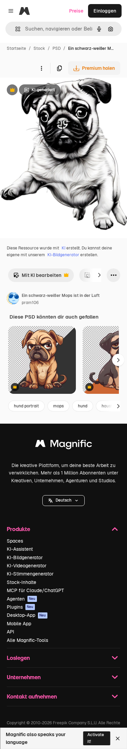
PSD (56, 48)
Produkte (18, 528)
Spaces (15, 541)
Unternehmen (24, 677)
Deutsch (63, 500)
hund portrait (26, 406)
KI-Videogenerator (26, 566)
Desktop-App (26, 615)
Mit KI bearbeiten (37, 277)
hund (82, 406)
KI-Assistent (20, 549)
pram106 (30, 302)
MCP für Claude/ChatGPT (35, 590)
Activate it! (95, 738)
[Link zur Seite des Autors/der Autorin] (13, 299)
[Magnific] (63, 445)
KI (63, 248)
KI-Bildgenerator (63, 255)
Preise (76, 11)
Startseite (16, 48)
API (10, 632)
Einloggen (104, 11)
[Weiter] (99, 275)
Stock (39, 48)
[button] (63, 500)
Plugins (20, 607)
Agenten (21, 599)
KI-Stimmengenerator (30, 574)
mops (58, 406)
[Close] (117, 738)
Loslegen (18, 657)
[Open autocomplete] (15, 29)
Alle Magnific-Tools (27, 640)
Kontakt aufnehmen (32, 696)
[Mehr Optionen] (41, 68)
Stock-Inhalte (21, 582)
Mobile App (19, 624)
